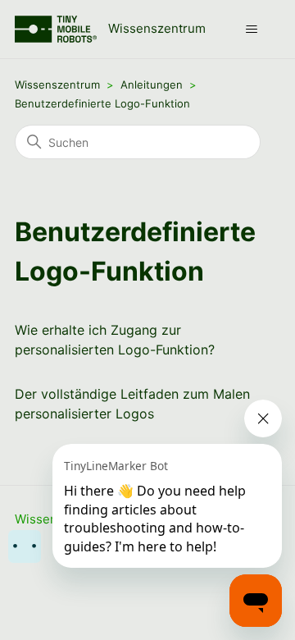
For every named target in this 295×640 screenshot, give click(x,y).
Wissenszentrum (57, 84)
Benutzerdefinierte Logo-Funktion (102, 103)
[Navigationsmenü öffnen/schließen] (251, 29)
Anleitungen (151, 84)
